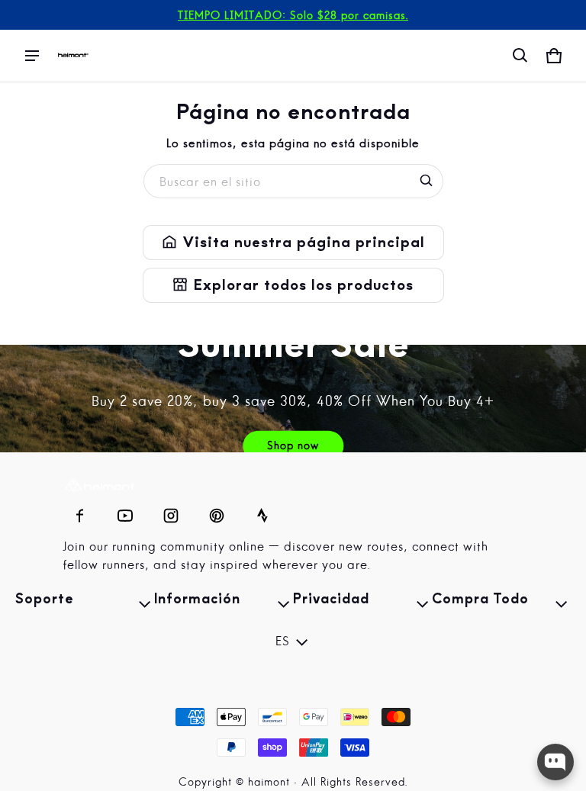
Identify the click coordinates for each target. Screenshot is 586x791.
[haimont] (73, 55)
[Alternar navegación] (32, 55)
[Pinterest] (216, 512)
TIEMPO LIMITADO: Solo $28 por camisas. (293, 16)
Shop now (293, 446)
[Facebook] (79, 512)
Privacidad (362, 604)
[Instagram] (171, 512)
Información (223, 604)
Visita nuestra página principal (293, 242)
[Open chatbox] (555, 762)
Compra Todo (501, 604)
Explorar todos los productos (293, 285)
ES (282, 642)
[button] (520, 55)
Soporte (84, 604)
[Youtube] (125, 512)
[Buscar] (426, 181)
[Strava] (262, 512)
